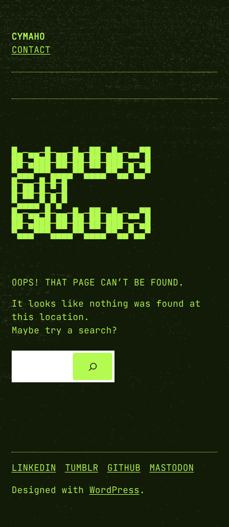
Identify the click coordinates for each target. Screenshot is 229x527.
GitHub (124, 468)
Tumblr (81, 468)
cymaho (28, 36)
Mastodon (172, 468)
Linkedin (34, 468)
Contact (31, 50)
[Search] (92, 366)
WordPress (114, 490)
